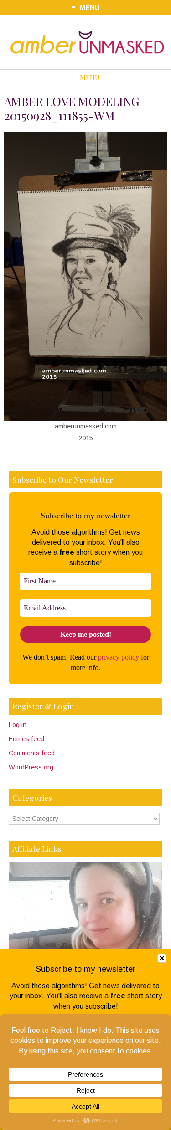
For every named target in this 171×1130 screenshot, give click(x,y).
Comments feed (32, 753)
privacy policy (118, 657)
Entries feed (26, 739)
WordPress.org (31, 767)
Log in (17, 724)
